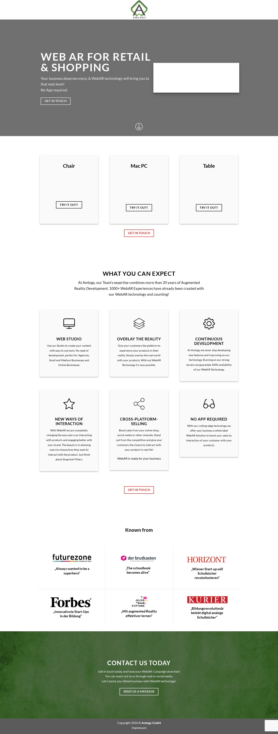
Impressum (139, 727)
